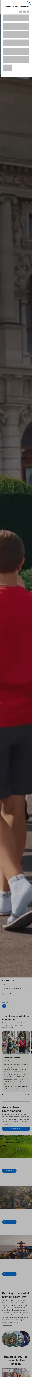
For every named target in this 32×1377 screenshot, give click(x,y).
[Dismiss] (29, 3)
